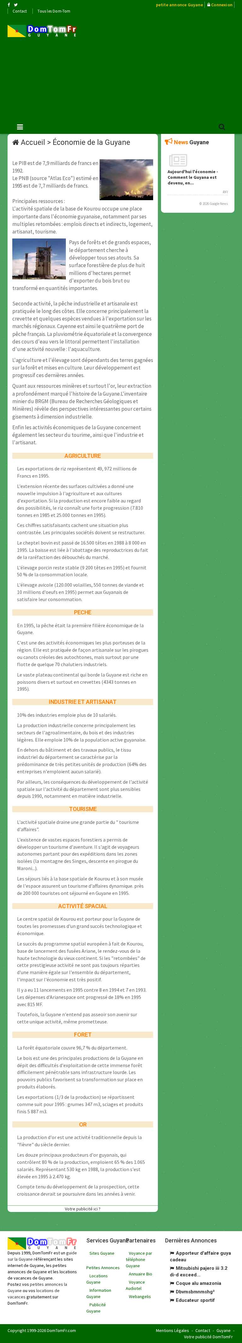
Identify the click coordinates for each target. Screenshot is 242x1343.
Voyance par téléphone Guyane (139, 1259)
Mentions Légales (172, 1330)
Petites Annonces (103, 1267)
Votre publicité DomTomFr (208, 1337)
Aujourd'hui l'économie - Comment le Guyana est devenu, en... (193, 177)
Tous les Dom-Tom (53, 11)
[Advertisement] (164, 66)
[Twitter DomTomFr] (16, 5)
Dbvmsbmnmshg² (195, 1292)
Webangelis (140, 1296)
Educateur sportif (195, 1300)
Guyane (223, 1330)
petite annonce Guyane (179, 5)
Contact (20, 11)
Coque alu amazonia (198, 1283)
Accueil (33, 142)
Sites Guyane (101, 1253)
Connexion (222, 5)
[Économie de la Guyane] (42, 31)
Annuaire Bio (140, 1274)
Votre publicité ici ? (83, 1209)
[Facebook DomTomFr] (9, 5)
